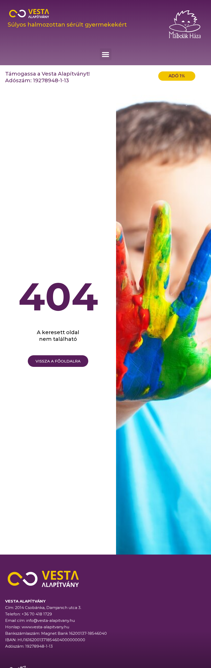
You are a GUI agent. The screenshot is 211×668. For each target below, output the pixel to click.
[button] (105, 54)
